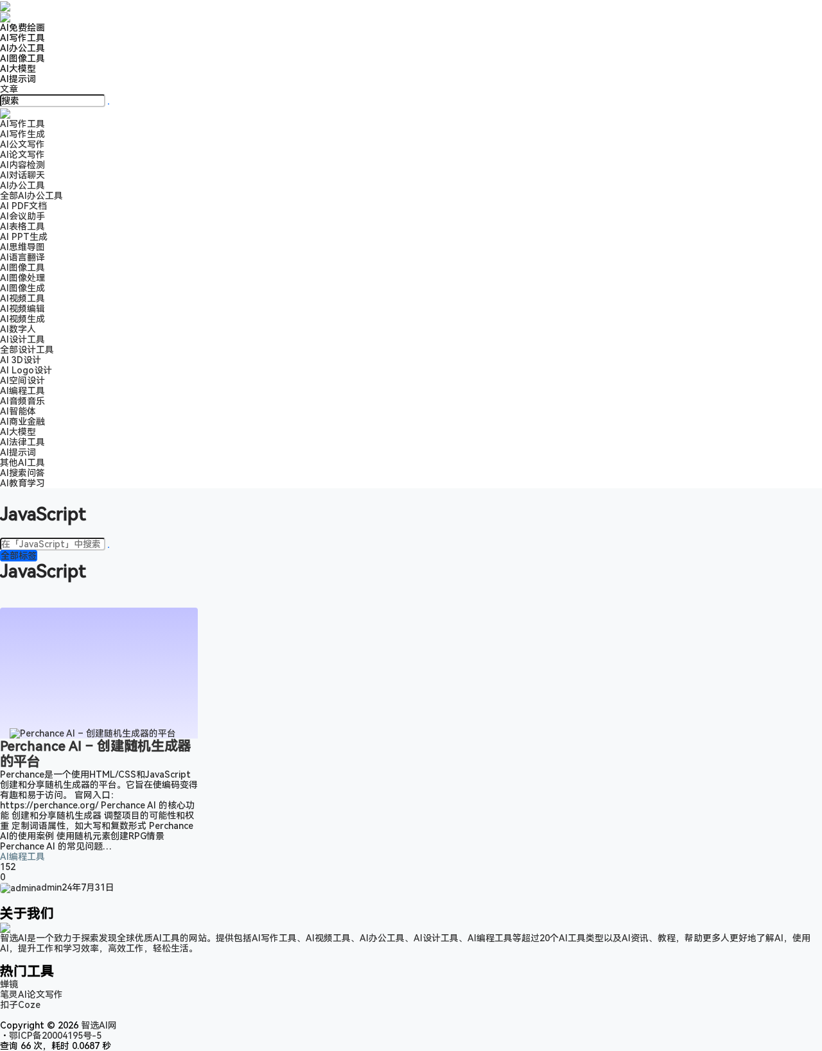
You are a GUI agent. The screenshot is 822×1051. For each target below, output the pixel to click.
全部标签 (19, 556)
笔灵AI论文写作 (31, 994)
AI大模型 (18, 69)
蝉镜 (9, 984)
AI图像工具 (22, 58)
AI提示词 (18, 79)
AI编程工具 (22, 856)
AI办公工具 (22, 48)
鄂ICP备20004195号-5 (58, 1035)
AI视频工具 (22, 298)
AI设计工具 (22, 339)
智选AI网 (97, 1025)
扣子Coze (20, 1005)
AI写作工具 (22, 38)
